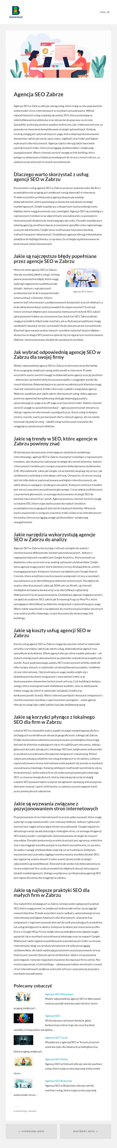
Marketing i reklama (26, 1111)
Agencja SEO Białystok (58, 1080)
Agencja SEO (52, 1015)
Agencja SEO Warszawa (59, 994)
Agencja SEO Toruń (56, 1037)
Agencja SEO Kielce (56, 1059)
